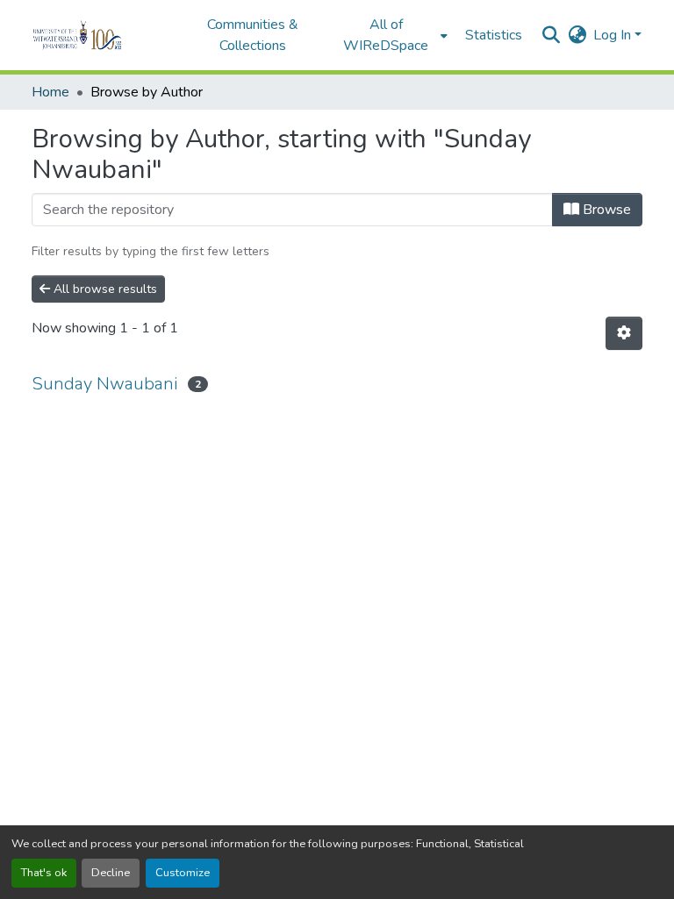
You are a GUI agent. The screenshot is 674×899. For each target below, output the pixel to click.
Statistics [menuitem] (493, 35)
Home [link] (50, 92)
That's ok (44, 873)
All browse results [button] (103, 289)
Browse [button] (605, 209)
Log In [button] (614, 35)
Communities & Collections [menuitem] (252, 35)
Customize (182, 873)
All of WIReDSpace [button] (385, 35)
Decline (110, 873)
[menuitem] (391, 35)
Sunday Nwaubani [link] (104, 384)
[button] (101, 35)
